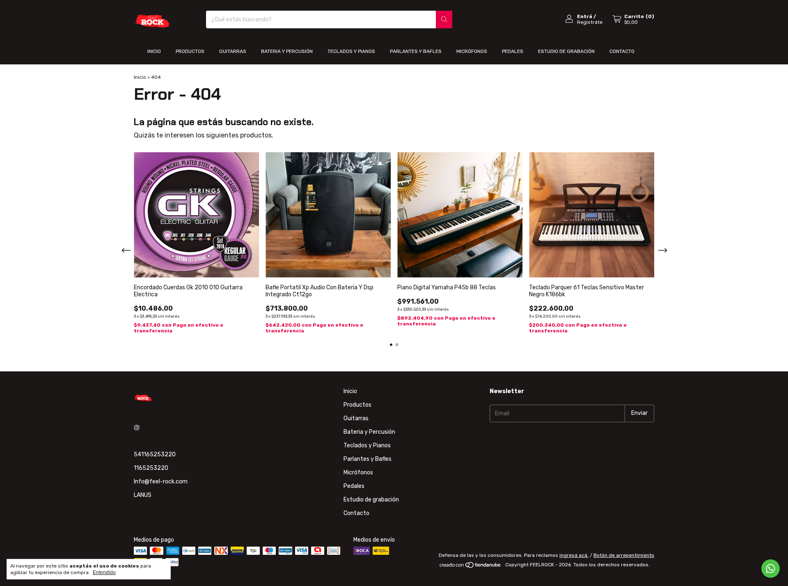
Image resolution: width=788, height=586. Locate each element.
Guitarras (232, 51)
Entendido (104, 572)
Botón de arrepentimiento (623, 555)
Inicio (154, 51)
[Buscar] (444, 19)
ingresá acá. (574, 555)
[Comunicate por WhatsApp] (770, 568)
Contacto (622, 51)
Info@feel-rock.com (161, 481)
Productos (190, 51)
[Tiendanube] (470, 567)
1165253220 (151, 468)
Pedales (512, 51)
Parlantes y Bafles (416, 51)
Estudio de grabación (566, 51)
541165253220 (155, 454)
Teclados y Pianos (351, 51)
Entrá (584, 16)
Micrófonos (471, 51)
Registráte (589, 22)
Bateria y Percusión (287, 51)
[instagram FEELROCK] (137, 427)
